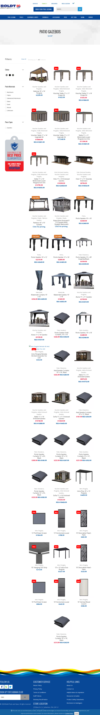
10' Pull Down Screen (39, 602)
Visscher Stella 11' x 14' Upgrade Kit (39, 136)
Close (76, 713)
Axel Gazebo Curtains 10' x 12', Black (83, 413)
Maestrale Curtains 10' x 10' (39, 296)
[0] (73, 3)
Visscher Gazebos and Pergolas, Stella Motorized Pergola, (61, 89)
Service (90, 17)
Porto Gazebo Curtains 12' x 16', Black (39, 493)
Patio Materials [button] (10, 87)
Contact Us (70, 689)
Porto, (84, 216)
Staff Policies (37, 696)
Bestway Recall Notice (40, 699)
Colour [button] (7, 70)
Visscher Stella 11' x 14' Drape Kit (84, 94)
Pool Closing (11, 17)
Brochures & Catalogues (74, 703)
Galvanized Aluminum (14, 98)
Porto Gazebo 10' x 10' (84, 218)
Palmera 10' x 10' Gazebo (39, 224)
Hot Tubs (74, 17)
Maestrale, (39, 292)
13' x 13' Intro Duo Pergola (61, 568)
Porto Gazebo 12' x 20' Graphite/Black (84, 258)
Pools (21, 17)
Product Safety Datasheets (75, 699)
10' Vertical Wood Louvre (84, 603)
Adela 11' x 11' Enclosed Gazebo (84, 376)
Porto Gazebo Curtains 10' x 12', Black (61, 456)
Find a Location (66, 4)
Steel (8, 104)
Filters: (8, 59)
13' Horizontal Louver (61, 533)
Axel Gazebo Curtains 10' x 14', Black (61, 371)
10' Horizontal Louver (61, 602)
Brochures (54, 4)
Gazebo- (9, 128)
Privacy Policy (37, 689)
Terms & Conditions (39, 692)
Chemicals (45, 17)
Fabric (9, 95)
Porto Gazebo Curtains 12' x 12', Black (83, 456)
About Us (70, 685)
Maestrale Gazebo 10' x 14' (61, 296)
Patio (65, 17)
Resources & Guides (73, 696)
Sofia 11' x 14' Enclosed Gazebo (61, 496)
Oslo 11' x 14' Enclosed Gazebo (61, 180)
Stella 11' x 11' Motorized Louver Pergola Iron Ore (83, 137)
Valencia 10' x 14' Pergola (39, 92)
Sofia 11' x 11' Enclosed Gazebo (61, 418)
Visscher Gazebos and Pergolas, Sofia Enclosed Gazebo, (61, 412)
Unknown (10, 110)
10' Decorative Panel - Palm (84, 568)
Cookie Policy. (69, 713)
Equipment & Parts (32, 17)
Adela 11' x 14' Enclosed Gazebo (39, 418)
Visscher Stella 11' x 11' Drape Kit (61, 94)
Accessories (56, 17)
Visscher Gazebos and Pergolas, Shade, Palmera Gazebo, (39, 218)
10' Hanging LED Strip (39, 567)
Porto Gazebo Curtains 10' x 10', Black (61, 638)
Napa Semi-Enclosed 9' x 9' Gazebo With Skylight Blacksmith (61, 222)
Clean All (23, 59)
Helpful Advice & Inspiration (75, 692)
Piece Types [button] (8, 122)
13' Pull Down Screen (39, 533)
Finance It (44, 4)
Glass (8, 101)
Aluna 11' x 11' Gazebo (84, 297)
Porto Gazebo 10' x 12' (39, 257)
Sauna (82, 17)
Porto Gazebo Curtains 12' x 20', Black (39, 456)
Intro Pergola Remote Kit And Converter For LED (39, 356)
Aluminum (10, 92)
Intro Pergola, (39, 352)
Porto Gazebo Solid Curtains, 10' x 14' (61, 334)
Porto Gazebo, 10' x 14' (84, 333)
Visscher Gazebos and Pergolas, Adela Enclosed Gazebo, (84, 370)
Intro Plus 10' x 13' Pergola (83, 492)
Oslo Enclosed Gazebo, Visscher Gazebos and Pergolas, (61, 174)
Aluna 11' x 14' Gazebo (39, 335)
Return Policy (37, 685)
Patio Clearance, (84, 255)
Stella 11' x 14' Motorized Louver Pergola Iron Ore (39, 181)
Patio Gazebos (61, 330)
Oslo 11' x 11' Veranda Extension (84, 180)
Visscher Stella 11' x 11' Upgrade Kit (61, 136)
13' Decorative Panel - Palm (84, 534)
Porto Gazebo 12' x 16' (61, 257)
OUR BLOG (35, 4)
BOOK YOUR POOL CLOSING (43, 9)
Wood (9, 107)
